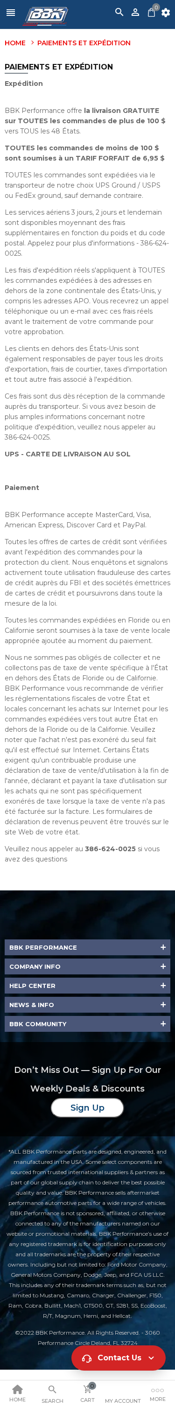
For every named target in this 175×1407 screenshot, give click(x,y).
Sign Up (87, 1108)
